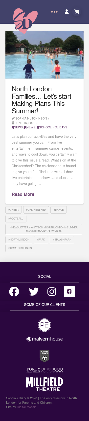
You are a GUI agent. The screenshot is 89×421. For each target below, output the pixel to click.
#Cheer (13, 209)
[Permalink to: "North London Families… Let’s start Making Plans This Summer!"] (44, 55)
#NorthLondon (18, 239)
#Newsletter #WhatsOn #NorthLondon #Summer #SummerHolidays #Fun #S (44, 229)
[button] (54, 11)
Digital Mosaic (26, 407)
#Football (15, 218)
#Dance (59, 209)
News (18, 127)
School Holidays (53, 127)
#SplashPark (62, 239)
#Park (41, 239)
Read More (23, 194)
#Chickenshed (36, 209)
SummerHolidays (20, 248)
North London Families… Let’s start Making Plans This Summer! (41, 99)
